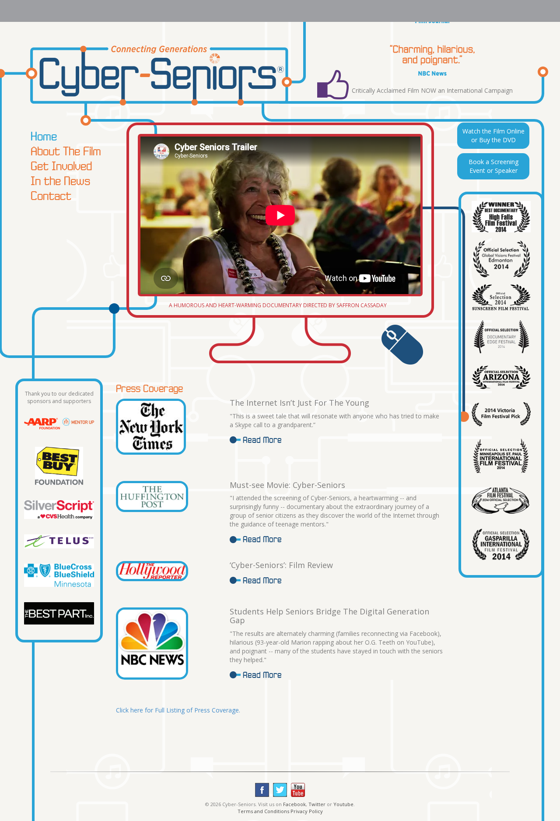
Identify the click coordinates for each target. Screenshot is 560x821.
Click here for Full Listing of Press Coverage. (178, 710)
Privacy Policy (306, 811)
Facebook (294, 804)
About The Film (66, 151)
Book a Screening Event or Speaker (493, 166)
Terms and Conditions (263, 811)
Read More (262, 440)
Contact (51, 195)
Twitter (317, 804)
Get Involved (61, 165)
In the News (60, 180)
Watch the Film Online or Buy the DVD (493, 135)
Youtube (343, 804)
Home (44, 136)
